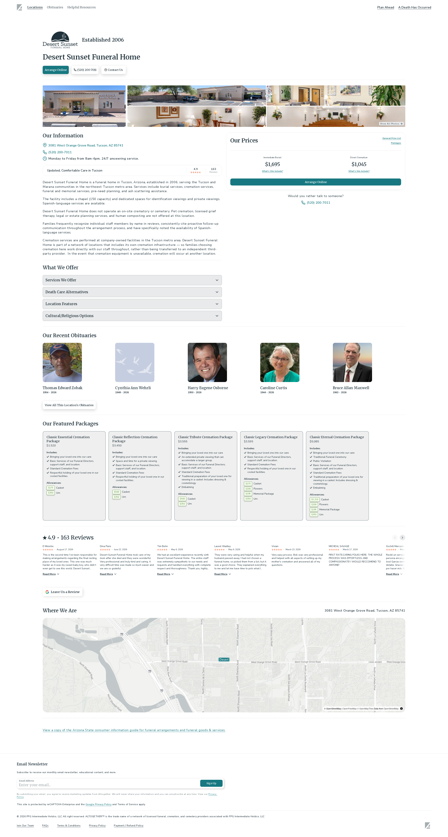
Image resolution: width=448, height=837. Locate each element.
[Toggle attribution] (401, 708)
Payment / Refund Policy (128, 825)
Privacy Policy (97, 825)
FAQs (45, 825)
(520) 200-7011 (60, 152)
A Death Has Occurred (414, 7)
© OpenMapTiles (365, 708)
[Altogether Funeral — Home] (20, 7)
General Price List (391, 138)
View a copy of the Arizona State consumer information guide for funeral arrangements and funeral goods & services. (134, 730)
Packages (396, 143)
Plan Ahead (385, 7)
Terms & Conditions (69, 825)
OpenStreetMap (391, 708)
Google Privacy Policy (99, 804)
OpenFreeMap (350, 708)
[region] (224, 665)
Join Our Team (25, 825)
